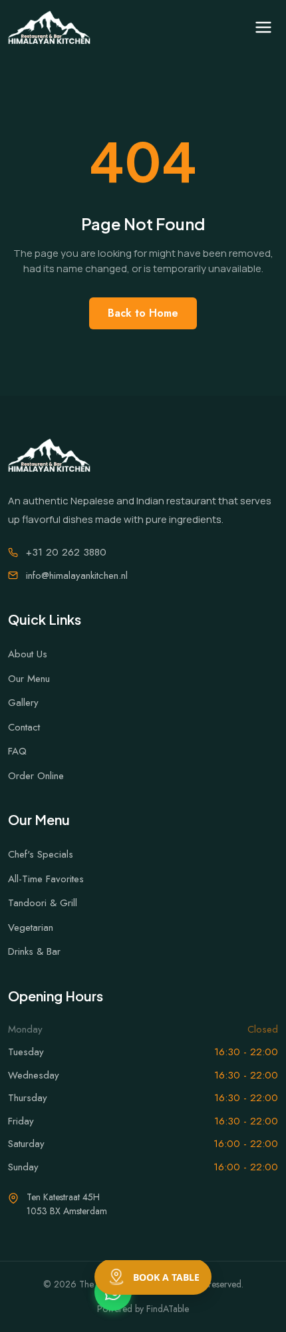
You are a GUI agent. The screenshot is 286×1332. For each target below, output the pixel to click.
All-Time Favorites (46, 879)
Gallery (23, 702)
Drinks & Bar (34, 951)
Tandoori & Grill (42, 903)
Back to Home (143, 313)
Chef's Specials (40, 854)
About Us (27, 654)
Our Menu (29, 678)
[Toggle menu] (263, 27)
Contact (24, 727)
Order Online (36, 775)
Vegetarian (30, 927)
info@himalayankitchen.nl (77, 575)
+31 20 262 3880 (66, 552)
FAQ (17, 751)
